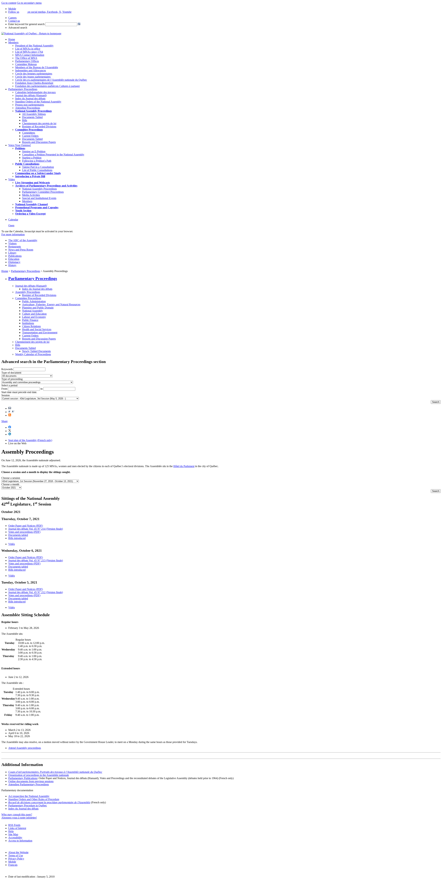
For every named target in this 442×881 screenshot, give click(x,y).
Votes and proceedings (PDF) (24, 531)
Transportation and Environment (39, 332)
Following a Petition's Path (36, 160)
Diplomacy (14, 262)
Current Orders (30, 135)
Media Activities (31, 195)
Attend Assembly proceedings (24, 747)
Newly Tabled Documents (36, 351)
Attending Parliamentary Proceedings (28, 784)
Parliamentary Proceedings (22, 89)
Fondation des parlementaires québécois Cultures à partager (47, 86)
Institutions (28, 323)
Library (12, 252)
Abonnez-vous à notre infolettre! (19, 817)
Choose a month (10, 484)
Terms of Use (15, 855)
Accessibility (15, 837)
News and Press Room (20, 249)
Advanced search (17, 27)
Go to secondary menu (29, 2)
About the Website (18, 852)
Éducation (13, 259)
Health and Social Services (36, 329)
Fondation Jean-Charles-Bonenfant (34, 82)
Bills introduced (17, 538)
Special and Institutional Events (39, 198)
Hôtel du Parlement (183, 466)
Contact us (14, 20)
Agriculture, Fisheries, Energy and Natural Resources (51, 304)
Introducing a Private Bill (30, 176)
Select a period (9, 385)
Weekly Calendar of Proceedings (33, 354)
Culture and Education (34, 313)
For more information (13, 234)
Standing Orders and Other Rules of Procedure (33, 799)
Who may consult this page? (16, 814)
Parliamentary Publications (22, 778)
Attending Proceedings (27, 107)
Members (13, 42)
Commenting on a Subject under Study (38, 173)
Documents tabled (18, 535)
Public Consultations (27, 163)
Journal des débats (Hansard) (31, 95)
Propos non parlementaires (29, 104)
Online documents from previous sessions (31, 781)
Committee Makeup (26, 64)
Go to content (8, 2)
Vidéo (11, 544)
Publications (15, 255)
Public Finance (30, 320)
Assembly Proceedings (27, 292)
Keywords (7, 369)
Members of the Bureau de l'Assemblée (36, 67)
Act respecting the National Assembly (28, 796)
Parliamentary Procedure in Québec (27, 805)
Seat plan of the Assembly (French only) (30, 440)
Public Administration (34, 301)
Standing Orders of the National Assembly (38, 101)
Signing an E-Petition (33, 151)
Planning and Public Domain (38, 307)
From (4, 388)
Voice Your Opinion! (19, 145)
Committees (28, 132)
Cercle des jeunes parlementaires (33, 76)
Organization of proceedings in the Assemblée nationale (38, 775)
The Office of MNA (26, 58)
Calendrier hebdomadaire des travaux (35, 92)
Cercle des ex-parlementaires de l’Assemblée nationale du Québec (51, 79)
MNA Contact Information (29, 54)
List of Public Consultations (37, 170)
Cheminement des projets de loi (39, 123)
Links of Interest (17, 828)
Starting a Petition (31, 157)
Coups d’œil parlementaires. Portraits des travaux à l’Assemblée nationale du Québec (55, 771)
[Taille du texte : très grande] (13, 411)
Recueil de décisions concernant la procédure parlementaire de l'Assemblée (49, 802)
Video (11, 179)
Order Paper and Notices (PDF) (25, 525)
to (42, 388)
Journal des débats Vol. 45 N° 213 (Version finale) (35, 560)
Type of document (11, 372)
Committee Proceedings (29, 129)
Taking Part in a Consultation (38, 167)
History (12, 265)
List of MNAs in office (27, 48)
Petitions (20, 148)
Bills (24, 120)
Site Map (13, 834)
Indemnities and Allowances (30, 70)
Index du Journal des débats (30, 98)
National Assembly (32, 310)
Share (4, 421)
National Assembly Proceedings (39, 188)
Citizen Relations (31, 326)
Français (12, 864)
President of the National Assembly (34, 45)
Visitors (12, 243)
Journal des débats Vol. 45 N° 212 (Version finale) (35, 592)
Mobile (12, 861)
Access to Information (20, 840)
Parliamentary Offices (27, 61)
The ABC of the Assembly (22, 240)
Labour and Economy (34, 316)
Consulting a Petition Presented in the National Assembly (53, 154)
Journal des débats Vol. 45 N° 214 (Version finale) (35, 528)
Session (5, 395)
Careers (12, 17)
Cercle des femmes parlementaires (33, 73)
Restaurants (14, 246)
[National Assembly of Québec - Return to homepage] (31, 33)
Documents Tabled (32, 117)
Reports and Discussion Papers (39, 142)
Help (11, 831)
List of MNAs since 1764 (29, 51)
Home (11, 39)
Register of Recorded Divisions (39, 126)
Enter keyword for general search (26, 24)
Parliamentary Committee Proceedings (43, 191)
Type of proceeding (12, 379)
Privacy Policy (16, 858)
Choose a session (10, 477)
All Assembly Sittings (34, 114)
